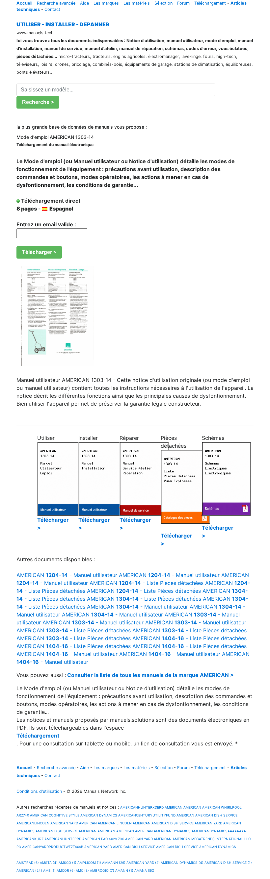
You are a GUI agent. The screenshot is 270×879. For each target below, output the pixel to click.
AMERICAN (173, 807)
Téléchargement (210, 3)
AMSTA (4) (49, 863)
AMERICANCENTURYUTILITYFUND (147, 815)
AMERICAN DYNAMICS (98, 815)
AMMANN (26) (113, 863)
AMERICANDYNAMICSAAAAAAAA (219, 831)
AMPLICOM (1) (89, 863)
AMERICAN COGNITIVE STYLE (54, 815)
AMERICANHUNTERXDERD (141, 807)
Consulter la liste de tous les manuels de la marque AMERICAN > (150, 675)
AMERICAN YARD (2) (143, 863)
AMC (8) (82, 870)
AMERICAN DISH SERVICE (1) (228, 863)
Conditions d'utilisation (39, 791)
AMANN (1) (124, 870)
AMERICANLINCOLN (32, 823)
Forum (183, 3)
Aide (84, 3)
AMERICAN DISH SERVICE (216, 815)
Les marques (106, 3)
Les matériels (136, 3)
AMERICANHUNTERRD (62, 839)
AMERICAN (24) (29, 870)
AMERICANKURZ (29, 839)
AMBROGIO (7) (102, 870)
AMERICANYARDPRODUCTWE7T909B (52, 847)
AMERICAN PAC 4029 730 (103, 839)
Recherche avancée (56, 3)
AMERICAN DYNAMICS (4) (182, 863)
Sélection (163, 3)
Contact (52, 9)
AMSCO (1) (67, 863)
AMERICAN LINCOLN (115, 823)
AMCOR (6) (66, 870)
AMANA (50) (144, 870)
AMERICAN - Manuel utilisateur (66, 575)
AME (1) (49, 870)
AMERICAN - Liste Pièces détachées (146, 583)
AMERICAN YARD (64, 823)
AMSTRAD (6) (27, 863)
